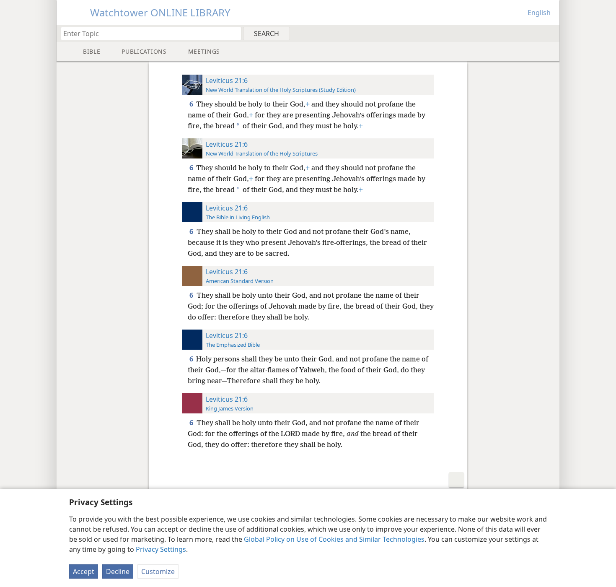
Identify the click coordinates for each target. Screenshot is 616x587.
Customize (158, 571)
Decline (117, 571)
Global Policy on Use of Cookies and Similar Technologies (334, 539)
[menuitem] (550, 33)
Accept (83, 571)
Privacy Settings (161, 549)
